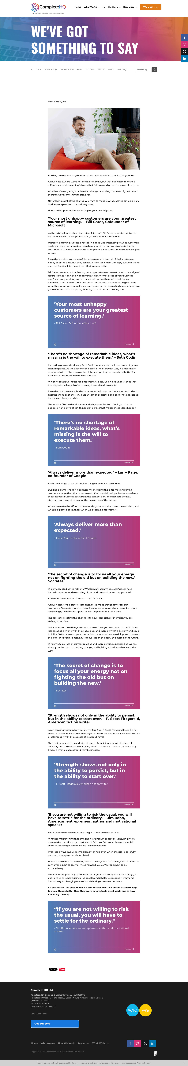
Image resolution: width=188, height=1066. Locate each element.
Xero (79, 69)
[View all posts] (31, 69)
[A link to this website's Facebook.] (184, 37)
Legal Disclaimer (39, 1013)
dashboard (51, 1051)
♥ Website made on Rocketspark (71, 1051)
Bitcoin (101, 69)
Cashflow (89, 69)
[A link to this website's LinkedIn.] (184, 58)
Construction (67, 69)
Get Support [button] (42, 1024)
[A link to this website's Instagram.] (184, 44)
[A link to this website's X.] (184, 51)
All (38, 69)
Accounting (50, 69)
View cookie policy (144, 1063)
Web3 (111, 69)
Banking (121, 69)
